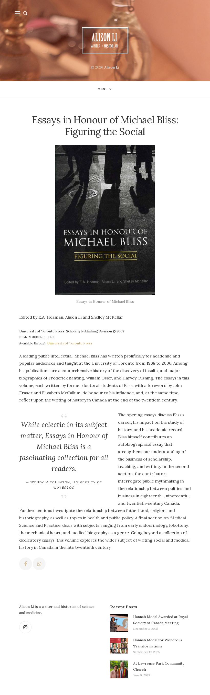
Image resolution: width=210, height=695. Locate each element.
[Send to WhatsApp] (39, 563)
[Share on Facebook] (25, 563)
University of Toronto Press (69, 343)
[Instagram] (25, 627)
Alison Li (111, 67)
